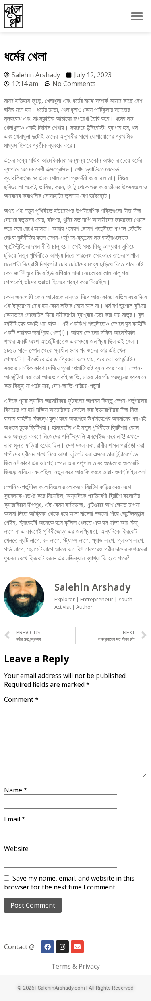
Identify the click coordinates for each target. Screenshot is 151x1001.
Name (15, 790)
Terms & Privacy (75, 966)
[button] (137, 16)
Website (16, 848)
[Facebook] (47, 946)
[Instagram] (62, 946)
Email (14, 819)
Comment (21, 699)
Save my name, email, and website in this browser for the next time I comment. (69, 882)
